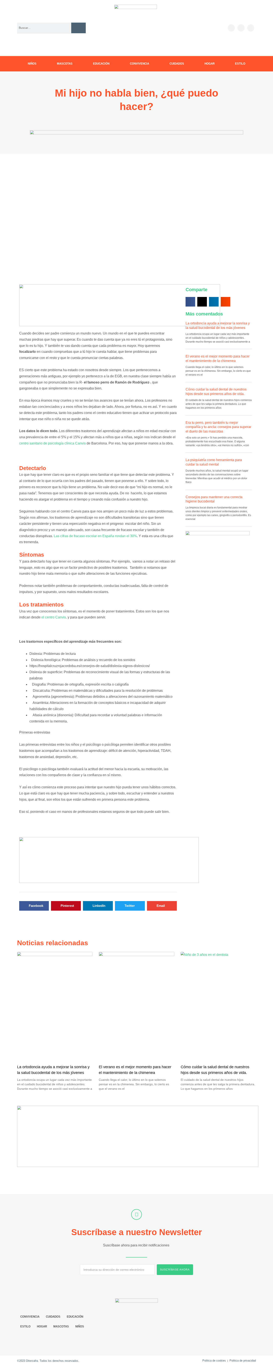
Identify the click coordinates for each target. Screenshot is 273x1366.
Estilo (240, 63)
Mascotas (65, 63)
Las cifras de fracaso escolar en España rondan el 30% (95, 536)
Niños (32, 63)
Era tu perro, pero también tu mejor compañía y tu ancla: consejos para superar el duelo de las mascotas (218, 427)
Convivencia (139, 63)
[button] (34, 906)
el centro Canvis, (54, 617)
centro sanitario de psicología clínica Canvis (52, 443)
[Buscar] (78, 28)
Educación (101, 63)
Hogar (210, 63)
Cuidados (177, 63)
